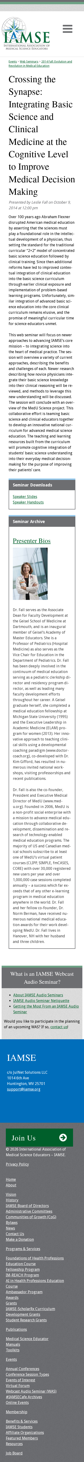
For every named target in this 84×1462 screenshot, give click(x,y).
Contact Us (15, 1234)
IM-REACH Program (22, 1275)
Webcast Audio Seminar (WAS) (31, 1391)
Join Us (24, 1138)
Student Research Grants (26, 1320)
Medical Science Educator (27, 1339)
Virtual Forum (18, 1385)
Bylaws (12, 1222)
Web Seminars (29, 61)
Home (11, 1179)
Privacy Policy (17, 1164)
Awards (12, 1297)
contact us (58, 1027)
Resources (14, 1444)
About (11, 1185)
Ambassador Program (24, 1292)
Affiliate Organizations (25, 1432)
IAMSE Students (19, 1427)
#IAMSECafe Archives (24, 1397)
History (12, 1200)
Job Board (14, 1453)
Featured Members (22, 1438)
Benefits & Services (22, 1421)
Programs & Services (23, 1249)
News (10, 1228)
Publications (16, 1329)
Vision (11, 1194)
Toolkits (12, 1350)
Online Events (17, 1402)
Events (13, 61)
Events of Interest (20, 1380)
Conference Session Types (27, 1374)
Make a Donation (20, 1239)
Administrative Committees (29, 1211)
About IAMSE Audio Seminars (38, 995)
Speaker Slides (25, 496)
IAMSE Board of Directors (27, 1206)
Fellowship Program (23, 1269)
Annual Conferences (22, 1369)
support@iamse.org (23, 1089)
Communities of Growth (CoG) (31, 1217)
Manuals (13, 1344)
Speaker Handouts (28, 502)
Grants (11, 1303)
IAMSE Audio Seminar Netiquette (41, 1000)
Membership (16, 1412)
